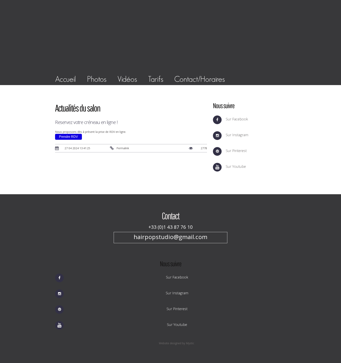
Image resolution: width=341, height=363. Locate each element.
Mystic (190, 343)
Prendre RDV (68, 136)
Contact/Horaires (199, 79)
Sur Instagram (237, 134)
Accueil (65, 79)
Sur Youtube (236, 166)
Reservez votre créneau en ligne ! (86, 122)
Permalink (122, 148)
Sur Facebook (237, 119)
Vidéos (127, 79)
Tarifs (155, 79)
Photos (96, 79)
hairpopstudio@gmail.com (170, 237)
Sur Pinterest (236, 150)
